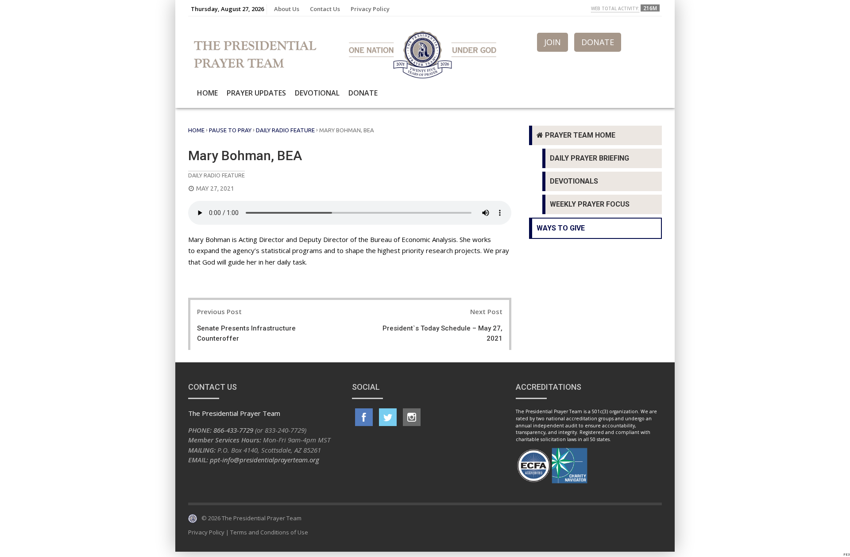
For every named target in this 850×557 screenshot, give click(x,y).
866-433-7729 (233, 430)
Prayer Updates (256, 93)
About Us (286, 9)
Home (207, 93)
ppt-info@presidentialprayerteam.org (264, 459)
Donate (363, 93)
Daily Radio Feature (285, 130)
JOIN (552, 42)
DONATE (597, 42)
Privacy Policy (370, 9)
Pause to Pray (230, 130)
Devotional (317, 93)
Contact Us (325, 9)
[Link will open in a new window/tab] (364, 417)
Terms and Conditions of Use (269, 532)
